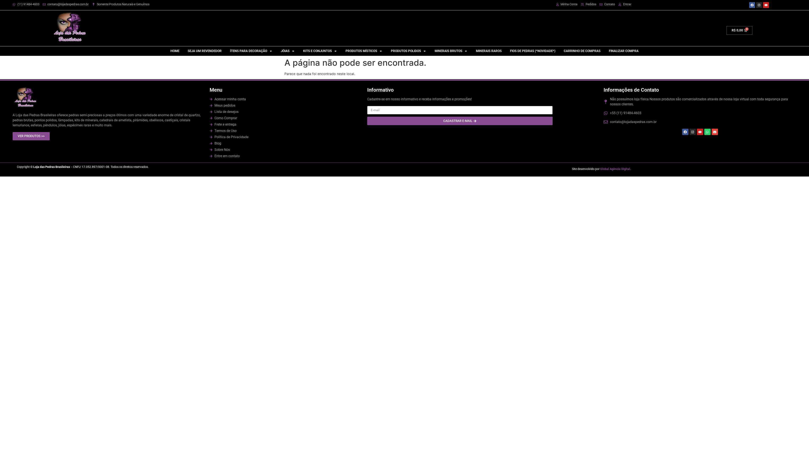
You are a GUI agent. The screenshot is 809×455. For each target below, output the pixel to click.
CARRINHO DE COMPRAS (582, 51)
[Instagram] (759, 5)
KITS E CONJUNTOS (317, 51)
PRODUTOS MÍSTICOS (361, 51)
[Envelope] (715, 132)
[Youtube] (766, 5)
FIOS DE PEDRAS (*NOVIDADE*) (532, 51)
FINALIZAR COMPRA (624, 51)
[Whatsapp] (707, 132)
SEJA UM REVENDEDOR (205, 51)
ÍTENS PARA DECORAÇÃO (248, 51)
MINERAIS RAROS (489, 51)
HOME (174, 51)
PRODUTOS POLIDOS (406, 51)
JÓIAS (285, 51)
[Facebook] (752, 5)
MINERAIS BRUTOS (448, 51)
